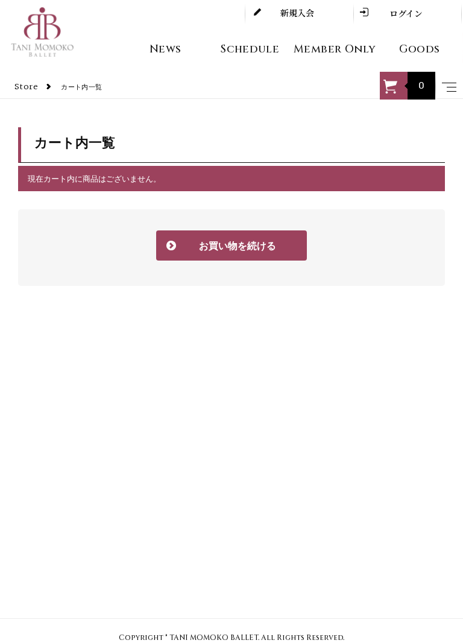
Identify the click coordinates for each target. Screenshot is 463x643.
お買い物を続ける (221, 246)
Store (26, 87)
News (165, 49)
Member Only (335, 49)
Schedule (250, 49)
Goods (419, 49)
